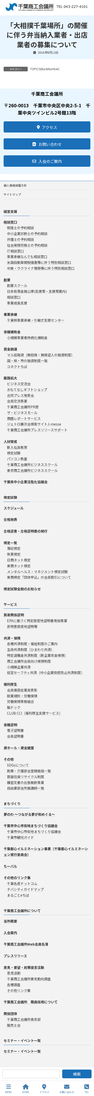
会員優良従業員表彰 (22, 690)
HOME (25, 1092)
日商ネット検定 (19, 559)
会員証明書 (15, 736)
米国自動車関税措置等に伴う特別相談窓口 (39, 262)
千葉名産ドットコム (22, 883)
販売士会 (13, 1025)
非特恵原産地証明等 (22, 626)
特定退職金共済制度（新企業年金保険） (37, 655)
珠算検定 (13, 554)
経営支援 (10, 211)
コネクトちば (17, 366)
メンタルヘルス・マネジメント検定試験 (37, 571)
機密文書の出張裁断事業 (25, 782)
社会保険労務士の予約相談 (27, 245)
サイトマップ (12, 194)
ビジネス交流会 (19, 383)
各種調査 (13, 984)
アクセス (44, 1092)
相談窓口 (13, 297)
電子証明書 (15, 730)
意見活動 (13, 973)
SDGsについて (18, 765)
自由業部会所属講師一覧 (25, 788)
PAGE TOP (86, 1074)
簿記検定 (13, 548)
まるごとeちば (18, 895)
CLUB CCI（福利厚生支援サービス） (34, 713)
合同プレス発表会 (20, 395)
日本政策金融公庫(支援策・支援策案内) (37, 291)
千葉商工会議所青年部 (24, 1019)
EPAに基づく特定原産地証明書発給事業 (37, 620)
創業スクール (17, 285)
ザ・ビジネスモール (22, 412)
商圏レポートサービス (24, 418)
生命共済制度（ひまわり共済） (30, 649)
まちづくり (12, 803)
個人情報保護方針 (15, 185)
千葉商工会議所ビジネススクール (32, 464)
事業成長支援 (17, 302)
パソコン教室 (17, 458)
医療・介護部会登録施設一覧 (29, 770)
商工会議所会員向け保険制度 (29, 661)
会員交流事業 (17, 401)
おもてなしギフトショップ (27, 389)
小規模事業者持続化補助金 (27, 337)
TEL (87, 1092)
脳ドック (13, 707)
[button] (47, 127)
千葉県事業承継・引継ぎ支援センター (35, 320)
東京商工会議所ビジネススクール (32, 470)
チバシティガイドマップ (25, 889)
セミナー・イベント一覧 (22, 1040)
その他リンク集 (19, 990)
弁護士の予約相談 (20, 239)
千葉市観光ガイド (20, 837)
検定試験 (13, 453)
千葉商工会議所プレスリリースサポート (37, 430)
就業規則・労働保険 (22, 695)
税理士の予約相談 (20, 227)
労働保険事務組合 (20, 701)
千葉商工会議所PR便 (23, 406)
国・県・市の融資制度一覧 (27, 360)
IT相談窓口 (15, 251)
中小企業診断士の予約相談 (27, 233)
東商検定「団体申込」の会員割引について (39, 577)
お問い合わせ (67, 1092)
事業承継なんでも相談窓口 (27, 256)
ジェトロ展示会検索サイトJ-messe (34, 424)
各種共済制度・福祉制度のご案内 (32, 643)
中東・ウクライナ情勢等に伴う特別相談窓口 (40, 268)
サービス (10, 604)
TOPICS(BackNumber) (44, 69)
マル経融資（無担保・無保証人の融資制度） (40, 354)
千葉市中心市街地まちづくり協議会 (34, 831)
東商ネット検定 (19, 565)
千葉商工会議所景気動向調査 (29, 978)
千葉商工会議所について (22, 910)
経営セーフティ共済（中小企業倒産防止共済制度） (45, 672)
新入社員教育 (17, 447)
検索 (77, 1074)
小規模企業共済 (19, 666)
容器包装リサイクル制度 (25, 776)
